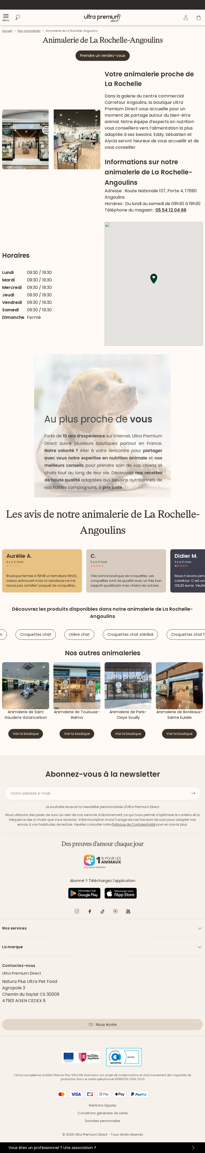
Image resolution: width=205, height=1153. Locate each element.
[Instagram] (77, 912)
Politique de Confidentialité (133, 824)
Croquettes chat (35, 634)
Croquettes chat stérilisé (130, 634)
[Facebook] (90, 912)
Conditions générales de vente (103, 1113)
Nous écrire (106, 1024)
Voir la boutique (25, 733)
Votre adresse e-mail (30, 793)
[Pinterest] (115, 912)
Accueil (7, 31)
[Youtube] (128, 912)
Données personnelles (102, 1121)
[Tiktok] (102, 912)
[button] (153, 279)
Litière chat (79, 634)
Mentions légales (102, 1105)
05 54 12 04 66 (170, 210)
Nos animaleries (29, 31)
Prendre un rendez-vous (102, 55)
